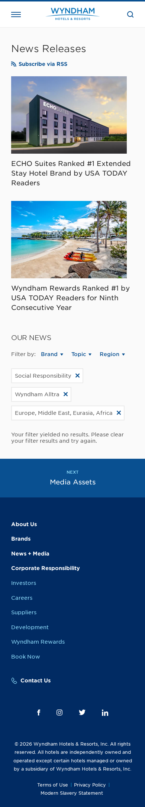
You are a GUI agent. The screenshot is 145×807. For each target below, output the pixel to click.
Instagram (59, 712)
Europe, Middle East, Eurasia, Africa (64, 413)
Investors (23, 583)
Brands (20, 539)
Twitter (82, 712)
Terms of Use (52, 785)
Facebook (38, 712)
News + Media (30, 554)
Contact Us (35, 680)
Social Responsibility (43, 376)
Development (30, 627)
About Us (24, 524)
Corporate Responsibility (45, 568)
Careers (21, 598)
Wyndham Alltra (37, 394)
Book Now (25, 657)
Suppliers (23, 612)
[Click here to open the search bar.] (130, 14)
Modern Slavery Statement (72, 793)
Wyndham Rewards (38, 642)
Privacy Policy (90, 785)
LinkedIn (105, 713)
